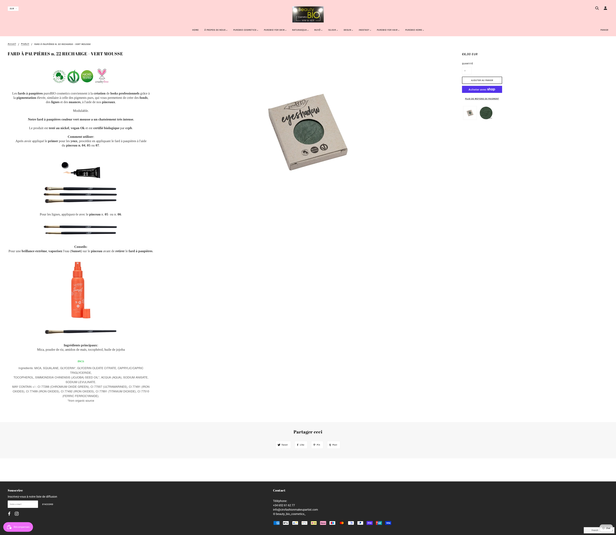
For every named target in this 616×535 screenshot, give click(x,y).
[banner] (308, 14)
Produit (25, 44)
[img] (597, 8)
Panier (604, 30)
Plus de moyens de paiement (482, 98)
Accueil (12, 44)
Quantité (467, 63)
